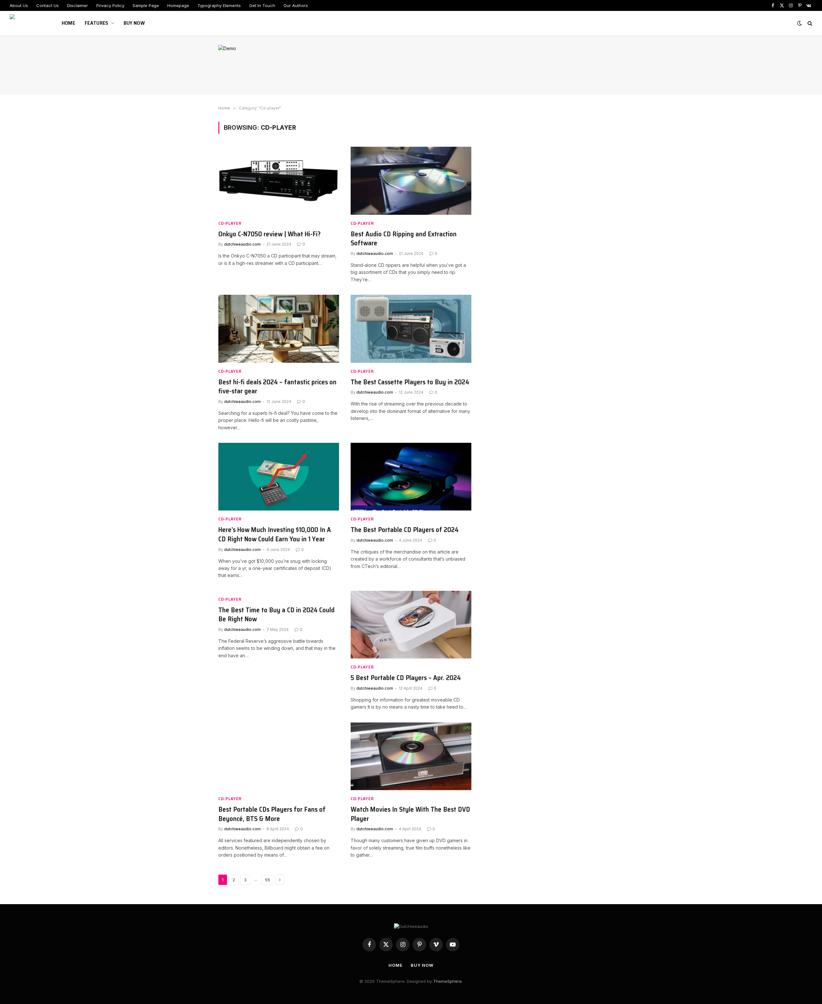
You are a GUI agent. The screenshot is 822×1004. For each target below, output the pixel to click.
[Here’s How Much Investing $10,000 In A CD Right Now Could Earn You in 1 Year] (278, 477)
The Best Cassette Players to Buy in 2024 (410, 382)
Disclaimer (77, 5)
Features (97, 23)
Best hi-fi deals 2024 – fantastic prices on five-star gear (277, 387)
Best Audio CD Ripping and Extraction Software (404, 239)
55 (267, 879)
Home (68, 23)
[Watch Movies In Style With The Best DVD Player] (411, 756)
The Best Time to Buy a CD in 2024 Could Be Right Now (276, 615)
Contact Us (47, 5)
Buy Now (134, 23)
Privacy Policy (110, 5)
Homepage (178, 5)
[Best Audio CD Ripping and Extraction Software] (411, 181)
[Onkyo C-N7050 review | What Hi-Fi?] (278, 181)
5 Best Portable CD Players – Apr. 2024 (406, 678)
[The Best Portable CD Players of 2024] (411, 477)
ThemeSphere (447, 981)
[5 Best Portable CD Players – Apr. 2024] (411, 625)
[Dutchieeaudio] (28, 23)
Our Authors (296, 5)
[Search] (809, 23)
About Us (19, 5)
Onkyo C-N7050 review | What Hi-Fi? (269, 234)
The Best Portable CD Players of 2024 (405, 530)
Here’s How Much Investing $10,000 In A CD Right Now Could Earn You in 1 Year (274, 534)
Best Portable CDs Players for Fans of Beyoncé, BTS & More (272, 814)
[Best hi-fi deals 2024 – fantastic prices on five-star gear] (278, 329)
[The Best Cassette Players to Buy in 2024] (411, 329)
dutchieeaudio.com (242, 244)
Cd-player (229, 223)
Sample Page (146, 5)
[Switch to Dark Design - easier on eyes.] (799, 23)
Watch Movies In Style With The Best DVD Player (410, 814)
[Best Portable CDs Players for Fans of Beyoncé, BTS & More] (278, 756)
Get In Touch (262, 5)
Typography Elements (219, 5)
